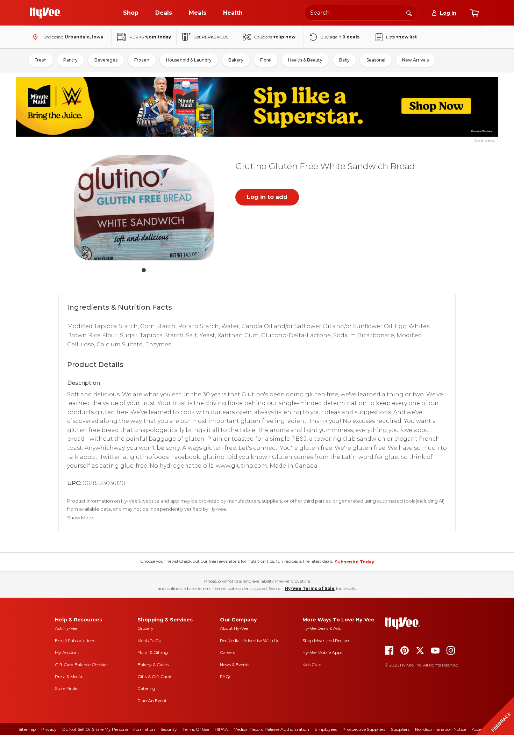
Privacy (49, 729)
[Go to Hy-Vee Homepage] (45, 13)
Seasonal (375, 60)
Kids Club (311, 664)
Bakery (235, 60)
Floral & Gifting (152, 652)
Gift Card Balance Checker (81, 664)
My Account (67, 652)
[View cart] (474, 13)
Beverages (105, 60)
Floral (265, 60)
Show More (80, 517)
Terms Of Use (196, 729)
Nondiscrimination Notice (440, 729)
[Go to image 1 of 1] (143, 270)
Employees (326, 729)
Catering (146, 688)
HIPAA (221, 729)
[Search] (409, 13)
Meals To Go (149, 640)
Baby (344, 60)
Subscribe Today (354, 561)
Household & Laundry (189, 60)
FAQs (225, 676)
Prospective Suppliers (363, 729)
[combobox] (360, 13)
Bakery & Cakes (153, 664)
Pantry (70, 60)
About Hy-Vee (234, 628)
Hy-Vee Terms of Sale (310, 588)
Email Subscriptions (75, 640)
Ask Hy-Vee (66, 628)
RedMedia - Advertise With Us (249, 640)
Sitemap (27, 729)
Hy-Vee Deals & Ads (321, 628)
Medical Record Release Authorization (271, 729)
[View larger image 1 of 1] (144, 207)
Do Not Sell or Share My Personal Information (108, 729)
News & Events (234, 664)
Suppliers (400, 729)
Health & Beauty (305, 60)
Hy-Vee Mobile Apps (322, 652)
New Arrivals (415, 60)
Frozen (141, 60)
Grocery (145, 628)
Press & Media (68, 676)
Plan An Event (152, 700)
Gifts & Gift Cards (154, 676)
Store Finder (67, 688)
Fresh (41, 60)
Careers (227, 652)
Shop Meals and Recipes (326, 640)
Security (168, 729)
